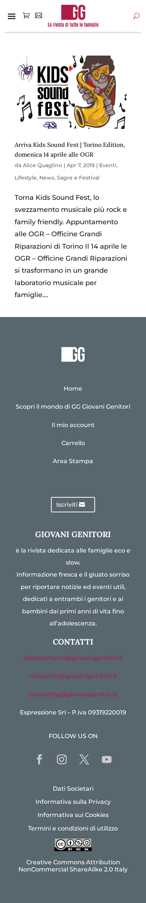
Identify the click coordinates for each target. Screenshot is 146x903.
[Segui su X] (84, 759)
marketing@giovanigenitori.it (73, 694)
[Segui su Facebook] (39, 759)
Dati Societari (73, 788)
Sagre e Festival (78, 177)
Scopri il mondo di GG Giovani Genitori (73, 406)
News (46, 177)
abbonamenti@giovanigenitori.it (73, 657)
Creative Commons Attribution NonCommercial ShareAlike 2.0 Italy (73, 866)
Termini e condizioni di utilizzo (73, 828)
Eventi (107, 165)
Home (73, 388)
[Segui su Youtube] (106, 759)
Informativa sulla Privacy (73, 801)
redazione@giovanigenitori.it (73, 676)
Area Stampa (73, 461)
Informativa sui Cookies (73, 814)
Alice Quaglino (42, 165)
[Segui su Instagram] (62, 759)
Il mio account (73, 425)
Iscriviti (66, 504)
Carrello (73, 443)
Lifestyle (26, 177)
